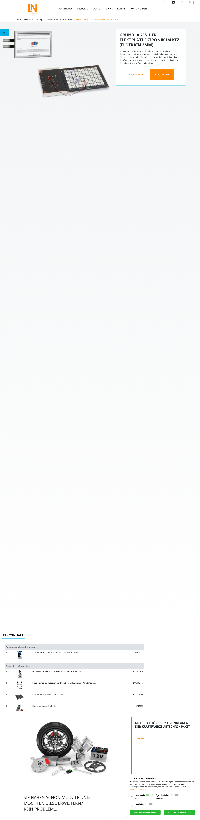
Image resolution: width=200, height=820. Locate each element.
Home (19, 20)
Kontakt (122, 8)
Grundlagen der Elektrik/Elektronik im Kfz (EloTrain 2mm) (96, 20)
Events (96, 8)
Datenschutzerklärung (138, 789)
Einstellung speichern (145, 812)
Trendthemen (64, 8)
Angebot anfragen (162, 74)
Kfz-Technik (36, 20)
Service (109, 8)
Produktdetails (137, 74)
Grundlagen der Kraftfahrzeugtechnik (58, 20)
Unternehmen (139, 8)
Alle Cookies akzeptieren (179, 812)
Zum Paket (141, 738)
